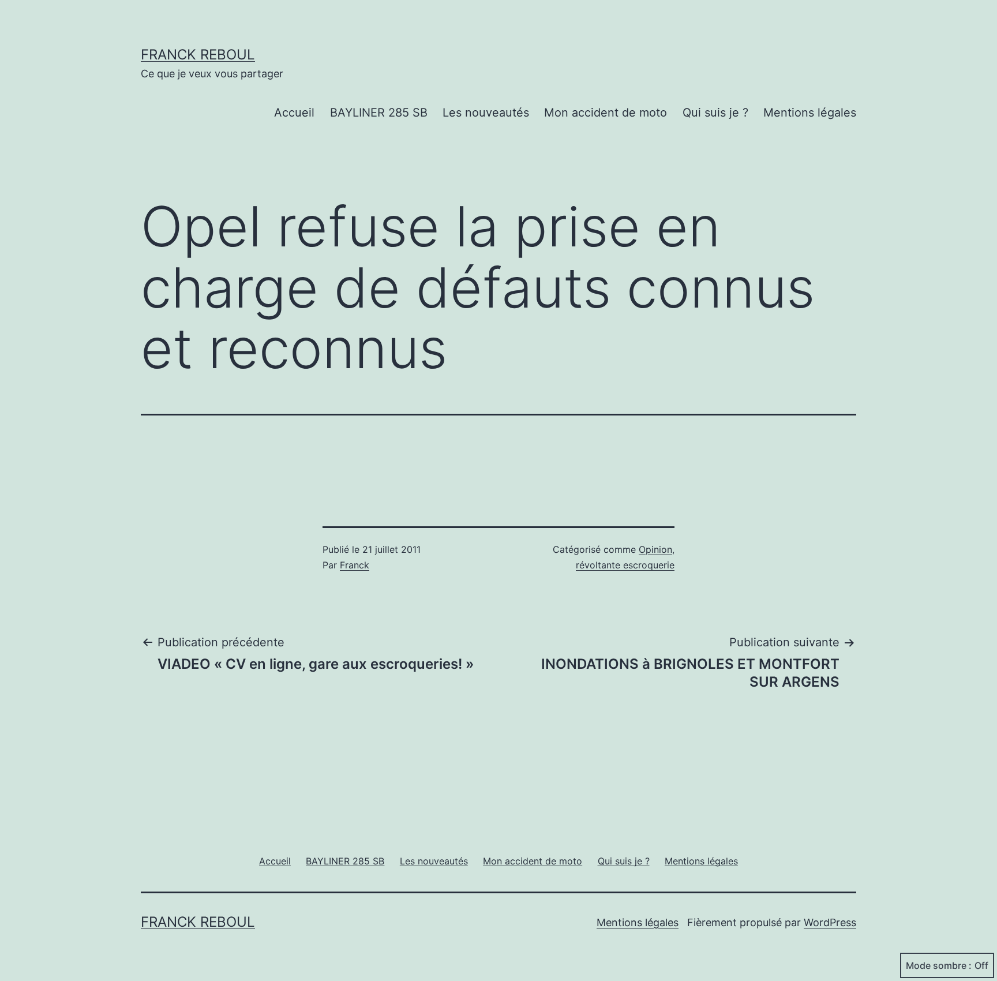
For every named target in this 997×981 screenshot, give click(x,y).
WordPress (830, 922)
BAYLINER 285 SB (379, 112)
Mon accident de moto (605, 112)
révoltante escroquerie (625, 565)
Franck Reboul (198, 54)
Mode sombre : (939, 965)
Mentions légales (809, 112)
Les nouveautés (486, 112)
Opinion (655, 549)
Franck (354, 565)
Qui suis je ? (715, 112)
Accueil (294, 112)
